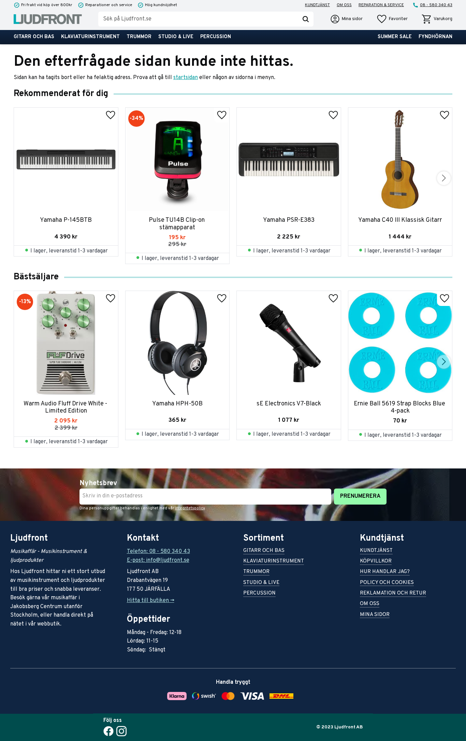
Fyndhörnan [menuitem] (435, 37)
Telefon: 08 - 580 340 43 (158, 551)
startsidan (185, 77)
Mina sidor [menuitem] (375, 615)
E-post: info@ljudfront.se (158, 560)
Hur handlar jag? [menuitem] (385, 572)
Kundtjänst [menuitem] (317, 5)
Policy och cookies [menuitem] (387, 583)
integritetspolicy (190, 508)
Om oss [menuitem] (344, 5)
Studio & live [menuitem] (175, 37)
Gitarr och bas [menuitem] (34, 37)
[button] (391, 19)
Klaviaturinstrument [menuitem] (90, 37)
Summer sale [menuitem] (395, 37)
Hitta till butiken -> (150, 600)
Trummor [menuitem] (139, 37)
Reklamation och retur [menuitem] (393, 594)
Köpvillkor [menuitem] (376, 562)
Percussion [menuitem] (215, 37)
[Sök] (306, 19)
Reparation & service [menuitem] (381, 5)
